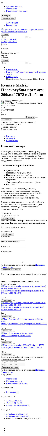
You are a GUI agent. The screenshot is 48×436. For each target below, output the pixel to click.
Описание (10, 136)
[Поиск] (30, 37)
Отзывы (10, 138)
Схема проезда (12, 392)
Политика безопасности (16, 11)
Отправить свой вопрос (11, 270)
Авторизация (12, 23)
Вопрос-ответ (12, 141)
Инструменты (12, 70)
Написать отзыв (8, 218)
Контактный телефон (10, 241)
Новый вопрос (7, 234)
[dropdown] (2, 2)
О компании (11, 9)
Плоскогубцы (12, 77)
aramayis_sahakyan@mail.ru (17, 405)
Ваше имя (5, 236)
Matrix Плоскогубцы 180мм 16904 (16, 335)
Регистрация (11, 25)
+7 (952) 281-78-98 (9, 42)
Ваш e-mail (5, 246)
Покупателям (7, 388)
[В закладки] (14, 300)
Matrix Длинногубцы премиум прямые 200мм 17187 (24, 324)
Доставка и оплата (14, 6)
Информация (6, 374)
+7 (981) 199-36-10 (9, 39)
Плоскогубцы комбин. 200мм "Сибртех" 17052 (21, 347)
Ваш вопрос (6, 251)
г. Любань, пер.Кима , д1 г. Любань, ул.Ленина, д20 (17, 415)
